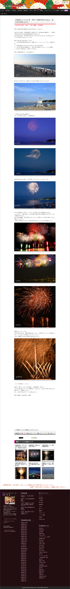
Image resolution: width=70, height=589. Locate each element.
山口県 (23, 565)
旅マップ (36, 10)
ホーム (2, 10)
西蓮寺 (41, 577)
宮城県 (23, 570)
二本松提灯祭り (43, 557)
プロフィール (48, 10)
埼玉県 (24, 534)
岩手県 (23, 546)
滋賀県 (23, 558)
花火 (32, 25)
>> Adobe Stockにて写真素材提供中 (10, 531)
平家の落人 (42, 576)
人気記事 (14, 10)
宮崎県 (23, 543)
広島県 (23, 563)
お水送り (42, 562)
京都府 (24, 522)
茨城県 (34, 25)
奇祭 (41, 542)
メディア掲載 (56, 10)
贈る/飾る (8, 10)
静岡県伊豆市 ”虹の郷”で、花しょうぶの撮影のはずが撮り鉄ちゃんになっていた (27, 485)
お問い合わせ (4, 13)
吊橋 (41, 574)
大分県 (23, 545)
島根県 (23, 572)
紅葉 (41, 530)
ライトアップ (43, 555)
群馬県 (23, 560)
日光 (41, 548)
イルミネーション (44, 536)
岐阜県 (23, 567)
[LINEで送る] (34, 437)
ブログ (30, 10)
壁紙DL (41, 10)
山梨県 (23, 555)
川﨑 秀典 (41, 25)
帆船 (41, 569)
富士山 (41, 547)
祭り (27, 25)
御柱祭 (42, 538)
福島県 (24, 527)
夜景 (41, 533)
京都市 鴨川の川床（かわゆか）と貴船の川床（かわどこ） (49, 487)
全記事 (62, 10)
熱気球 (41, 571)
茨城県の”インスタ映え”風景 (27, 495)
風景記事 (25, 10)
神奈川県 (24, 550)
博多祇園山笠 (43, 565)
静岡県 (24, 529)
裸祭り (41, 560)
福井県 (23, 577)
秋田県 (24, 539)
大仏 (41, 564)
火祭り (42, 535)
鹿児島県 (24, 548)
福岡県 (24, 533)
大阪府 (24, 541)
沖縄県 (23, 580)
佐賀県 (23, 551)
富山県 (23, 562)
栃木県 (24, 531)
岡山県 (23, 557)
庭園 (41, 572)
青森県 (23, 553)
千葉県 (24, 538)
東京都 (24, 524)
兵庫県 (23, 579)
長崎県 (23, 575)
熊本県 (23, 568)
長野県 (24, 536)
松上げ (41, 550)
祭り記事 (20, 10)
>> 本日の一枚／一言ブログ (9, 530)
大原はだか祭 (43, 552)
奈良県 (23, 574)
